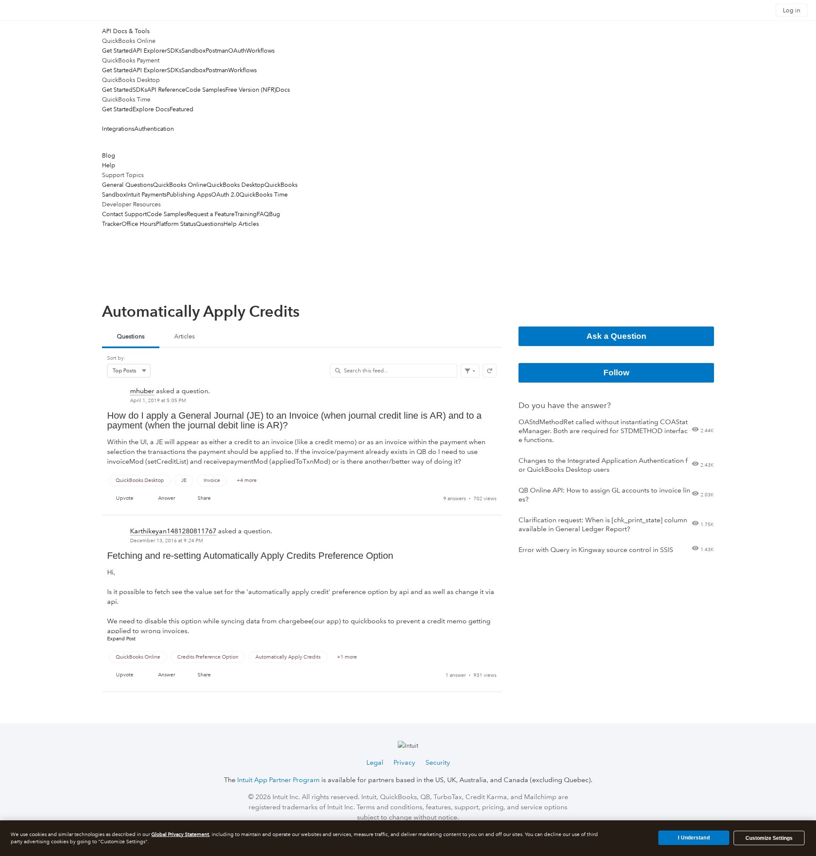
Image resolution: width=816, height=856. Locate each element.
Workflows (260, 50)
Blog (108, 155)
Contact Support (124, 214)
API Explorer (150, 50)
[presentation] (302, 448)
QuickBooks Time (263, 194)
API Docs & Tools (126, 31)
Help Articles (241, 224)
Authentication (154, 128)
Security (437, 762)
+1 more (347, 657)
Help (108, 165)
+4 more (247, 480)
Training (246, 214)
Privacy (404, 762)
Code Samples (205, 89)
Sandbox (193, 50)
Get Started (117, 50)
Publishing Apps (189, 194)
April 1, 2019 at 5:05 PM (158, 400)
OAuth (237, 50)
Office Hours (139, 224)
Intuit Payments (146, 194)
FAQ (263, 214)
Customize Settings (769, 838)
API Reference (166, 89)
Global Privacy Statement (180, 834)
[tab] (130, 337)
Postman (217, 50)
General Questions (127, 185)
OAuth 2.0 (225, 194)
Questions (210, 224)
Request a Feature (211, 214)
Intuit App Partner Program (278, 780)
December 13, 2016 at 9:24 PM (166, 541)
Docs (283, 89)
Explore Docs (151, 109)
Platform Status (176, 224)
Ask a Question (616, 336)
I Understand (693, 838)
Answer (166, 498)
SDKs (174, 50)
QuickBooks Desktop (235, 185)
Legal (374, 762)
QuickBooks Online (180, 185)
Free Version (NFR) (250, 89)
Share (204, 498)
